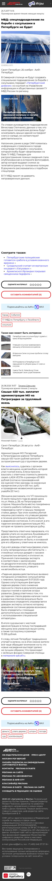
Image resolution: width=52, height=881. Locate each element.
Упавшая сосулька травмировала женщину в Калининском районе (27, 346)
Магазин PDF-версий (14, 758)
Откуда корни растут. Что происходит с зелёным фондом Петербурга (21, 674)
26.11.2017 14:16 (7, 11)
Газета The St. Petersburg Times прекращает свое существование (26, 371)
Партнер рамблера (25, 868)
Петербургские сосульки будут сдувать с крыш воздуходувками (30, 337)
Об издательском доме (15, 755)
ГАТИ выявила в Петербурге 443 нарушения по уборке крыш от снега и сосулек (29, 364)
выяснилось (12, 466)
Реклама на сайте (12, 772)
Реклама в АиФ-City (13, 780)
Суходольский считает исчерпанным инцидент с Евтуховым (26, 267)
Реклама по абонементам (17, 776)
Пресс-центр (38, 755)
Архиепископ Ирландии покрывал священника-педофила (24, 272)
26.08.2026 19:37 (8, 386)
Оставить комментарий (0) (26, 294)
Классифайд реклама (15, 783)
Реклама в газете (25, 768)
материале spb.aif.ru (14, 655)
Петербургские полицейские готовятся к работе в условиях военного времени (26, 260)
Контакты (8, 768)
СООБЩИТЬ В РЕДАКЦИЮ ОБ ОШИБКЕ (22, 791)
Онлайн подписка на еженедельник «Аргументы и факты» (23, 763)
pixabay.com (7, 65)
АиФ (20, 441)
